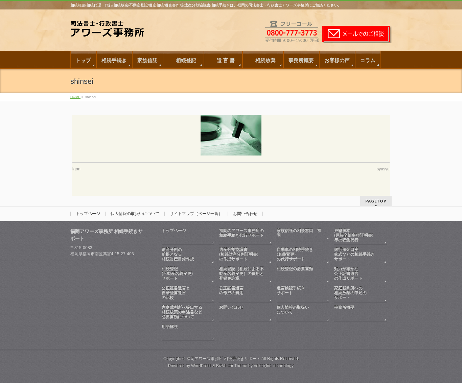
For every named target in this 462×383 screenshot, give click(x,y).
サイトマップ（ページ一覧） (196, 214)
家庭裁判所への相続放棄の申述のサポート (350, 293)
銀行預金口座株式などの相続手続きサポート (354, 254)
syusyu (383, 169)
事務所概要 (344, 307)
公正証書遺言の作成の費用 (231, 290)
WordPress (201, 365)
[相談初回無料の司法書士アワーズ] (111, 33)
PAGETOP (376, 201)
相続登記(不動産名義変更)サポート (177, 273)
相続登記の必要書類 (295, 268)
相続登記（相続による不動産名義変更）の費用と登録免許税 (241, 273)
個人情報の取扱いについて (135, 214)
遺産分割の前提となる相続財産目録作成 (178, 254)
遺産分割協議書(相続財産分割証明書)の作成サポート (238, 254)
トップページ (88, 214)
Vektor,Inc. (263, 365)
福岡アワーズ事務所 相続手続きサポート (223, 358)
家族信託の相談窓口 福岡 (299, 233)
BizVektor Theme (231, 365)
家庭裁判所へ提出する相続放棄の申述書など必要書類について (182, 312)
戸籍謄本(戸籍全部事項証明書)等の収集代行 (353, 235)
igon (76, 169)
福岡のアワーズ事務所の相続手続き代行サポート (241, 233)
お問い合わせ (245, 214)
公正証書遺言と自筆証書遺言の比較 (176, 293)
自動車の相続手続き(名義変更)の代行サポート (295, 254)
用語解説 (170, 326)
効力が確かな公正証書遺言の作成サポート (348, 273)
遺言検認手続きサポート (291, 290)
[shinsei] (231, 135)
